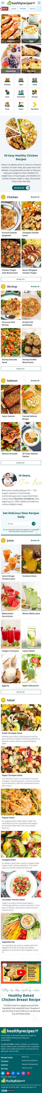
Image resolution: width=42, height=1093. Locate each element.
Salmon (33, 9)
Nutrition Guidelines (30, 1060)
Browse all (19, 188)
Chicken (23, 9)
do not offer (9, 1044)
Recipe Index (7, 1057)
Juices (14, 9)
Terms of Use (27, 1068)
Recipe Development (30, 1064)
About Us (25, 1057)
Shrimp (4, 1068)
